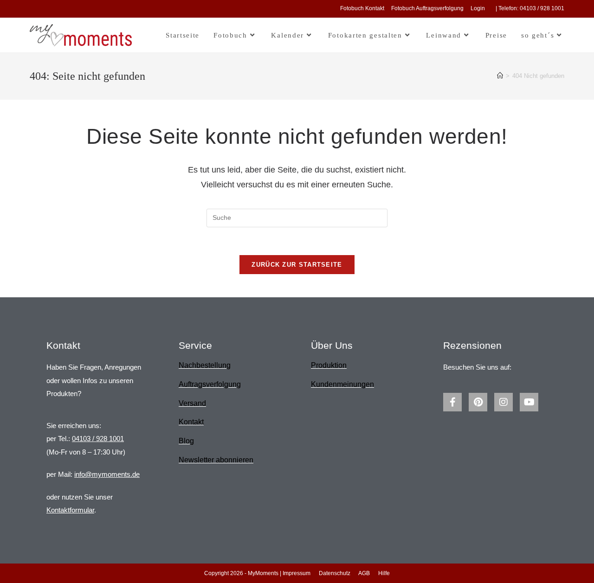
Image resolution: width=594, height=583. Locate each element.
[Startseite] (500, 75)
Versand (192, 403)
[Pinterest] (478, 402)
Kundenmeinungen (342, 384)
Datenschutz (334, 573)
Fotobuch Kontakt (362, 8)
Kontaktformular (70, 510)
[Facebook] (452, 402)
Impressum (296, 573)
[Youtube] (529, 402)
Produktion (329, 365)
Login (478, 8)
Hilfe (384, 573)
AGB (364, 573)
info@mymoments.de (107, 474)
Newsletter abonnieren (216, 460)
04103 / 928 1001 (98, 438)
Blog (186, 441)
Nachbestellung (205, 365)
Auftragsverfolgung (210, 384)
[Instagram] (503, 402)
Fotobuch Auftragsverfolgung (427, 8)
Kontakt (191, 422)
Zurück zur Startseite (297, 264)
